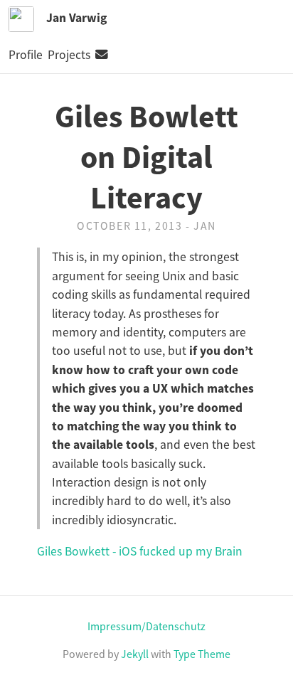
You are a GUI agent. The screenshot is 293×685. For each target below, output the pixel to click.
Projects (69, 55)
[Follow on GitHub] (118, 55)
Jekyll (135, 654)
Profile (26, 55)
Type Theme (202, 654)
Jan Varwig (76, 18)
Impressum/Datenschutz (146, 626)
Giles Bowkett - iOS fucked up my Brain (140, 551)
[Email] (101, 55)
